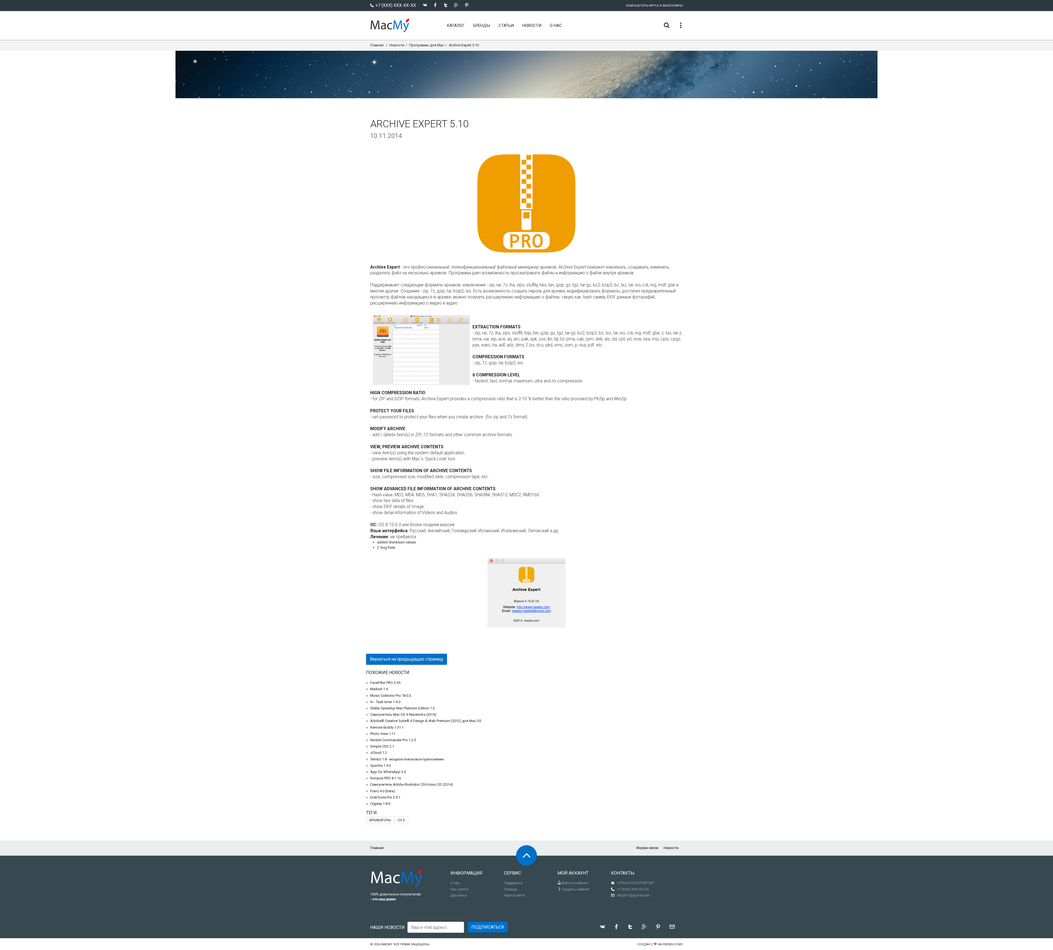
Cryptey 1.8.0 (380, 804)
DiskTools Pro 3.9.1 (385, 797)
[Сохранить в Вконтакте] (425, 5)
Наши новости (387, 927)
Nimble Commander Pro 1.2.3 (393, 740)
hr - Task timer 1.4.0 (385, 702)
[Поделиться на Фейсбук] (435, 5)
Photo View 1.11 (382, 734)
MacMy (386, 944)
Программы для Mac (426, 45)
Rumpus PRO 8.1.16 (385, 778)
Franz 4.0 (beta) (382, 791)
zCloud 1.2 (378, 753)
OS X (401, 820)
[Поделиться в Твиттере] (446, 5)
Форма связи (647, 848)
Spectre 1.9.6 (380, 765)
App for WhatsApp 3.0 (388, 772)
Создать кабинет (575, 889)
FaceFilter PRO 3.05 (385, 683)
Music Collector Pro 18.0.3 (390, 696)
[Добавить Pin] (467, 5)
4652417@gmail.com (633, 895)
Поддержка (513, 883)
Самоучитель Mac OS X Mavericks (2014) (403, 714)
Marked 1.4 (379, 689)
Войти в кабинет (574, 883)
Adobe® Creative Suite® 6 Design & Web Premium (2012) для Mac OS (426, 721)
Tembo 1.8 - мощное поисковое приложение (407, 759)
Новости (396, 45)
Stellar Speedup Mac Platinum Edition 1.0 (402, 708)
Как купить (460, 889)
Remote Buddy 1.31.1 (387, 727)
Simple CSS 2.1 (382, 746)
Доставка (459, 895)
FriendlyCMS (673, 944)
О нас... (456, 883)
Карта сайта (514, 895)
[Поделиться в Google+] (456, 5)
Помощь (510, 889)
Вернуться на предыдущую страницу (406, 659)
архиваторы (380, 820)
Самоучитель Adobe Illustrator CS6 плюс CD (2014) (411, 784)
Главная (377, 45)
